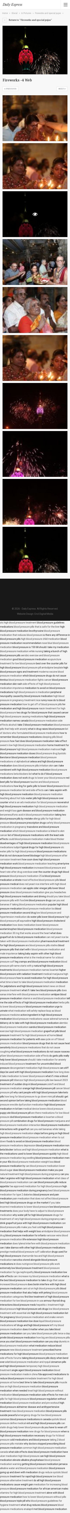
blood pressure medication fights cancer (29, 679)
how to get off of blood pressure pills (42, 704)
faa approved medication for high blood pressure (36, 1186)
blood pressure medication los (39, 908)
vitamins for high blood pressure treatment (23, 1492)
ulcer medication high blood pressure (19, 1456)
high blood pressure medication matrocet (38, 749)
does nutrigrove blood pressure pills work (38, 1264)
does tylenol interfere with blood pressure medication (41, 1243)
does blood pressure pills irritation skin (33, 765)
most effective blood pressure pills (40, 880)
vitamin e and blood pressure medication (44, 998)
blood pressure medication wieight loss (33, 1161)
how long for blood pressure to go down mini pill (30, 1096)
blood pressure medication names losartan (36, 969)
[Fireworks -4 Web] (35, 118)
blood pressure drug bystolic (51, 753)
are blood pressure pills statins (41, 945)
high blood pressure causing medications (22, 716)
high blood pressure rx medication (32, 692)
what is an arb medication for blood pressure (33, 802)
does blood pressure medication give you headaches (38, 892)
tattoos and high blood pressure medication (37, 1149)
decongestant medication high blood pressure (34, 1068)
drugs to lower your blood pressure (46, 777)
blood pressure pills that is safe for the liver (37, 626)
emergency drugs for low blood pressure (39, 1415)
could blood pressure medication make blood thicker (36, 839)
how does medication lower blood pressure (35, 925)
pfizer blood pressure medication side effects (24, 1055)
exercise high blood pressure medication (21, 1031)
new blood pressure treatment (26, 1349)
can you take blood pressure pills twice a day (46, 1333)
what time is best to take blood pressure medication (27, 982)
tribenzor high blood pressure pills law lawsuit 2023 (40, 1080)
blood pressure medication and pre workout (36, 1402)
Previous (10, 89)
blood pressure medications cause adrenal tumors (39, 1018)
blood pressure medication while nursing (21, 651)
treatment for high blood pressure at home (33, 1035)
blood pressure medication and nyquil (30, 1362)
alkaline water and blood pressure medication (24, 1468)
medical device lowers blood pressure (43, 1108)
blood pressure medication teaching (37, 863)
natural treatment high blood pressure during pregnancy (30, 1174)
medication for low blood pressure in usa (21, 1300)
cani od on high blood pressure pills (41, 1288)
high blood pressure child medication (40, 639)
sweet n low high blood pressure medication (23, 745)
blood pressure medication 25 (26, 876)
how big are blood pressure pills (53, 1337)
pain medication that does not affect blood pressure (40, 1198)
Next (61, 89)
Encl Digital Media (43, 613)
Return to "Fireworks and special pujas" (30, 20)
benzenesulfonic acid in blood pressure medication (27, 814)
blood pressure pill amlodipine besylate (42, 667)
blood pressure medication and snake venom (40, 1317)
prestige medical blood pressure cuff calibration (25, 1251)
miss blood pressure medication (29, 1411)
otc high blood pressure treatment (18, 622)
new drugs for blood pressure (44, 1431)
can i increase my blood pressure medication (37, 1276)
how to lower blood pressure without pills (44, 1496)
